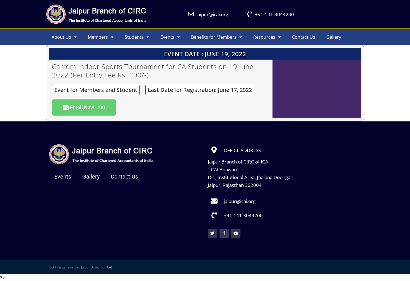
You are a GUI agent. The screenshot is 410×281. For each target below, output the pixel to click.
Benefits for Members (214, 37)
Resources (264, 37)
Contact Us (303, 37)
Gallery (333, 37)
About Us (61, 37)
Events (167, 37)
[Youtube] (235, 233)
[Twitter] (212, 233)
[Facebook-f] (224, 233)
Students (134, 37)
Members (98, 37)
